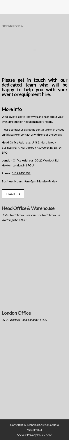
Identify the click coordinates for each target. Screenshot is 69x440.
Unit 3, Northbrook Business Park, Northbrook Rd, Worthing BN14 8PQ (32, 147)
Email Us (13, 194)
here (49, 435)
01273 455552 (21, 173)
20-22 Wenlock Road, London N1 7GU (24, 319)
